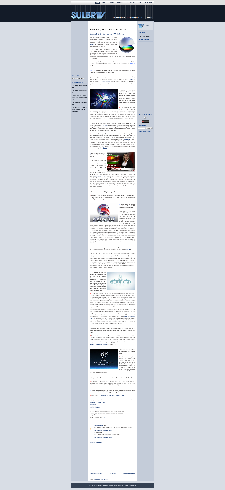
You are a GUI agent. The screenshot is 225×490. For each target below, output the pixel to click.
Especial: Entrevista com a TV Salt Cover (107, 34)
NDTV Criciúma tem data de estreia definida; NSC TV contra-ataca (79, 109)
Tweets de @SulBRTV (144, 37)
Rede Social (120, 2)
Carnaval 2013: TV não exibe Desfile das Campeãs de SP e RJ (79, 97)
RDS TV (128, 250)
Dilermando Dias (98, 425)
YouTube (92, 44)
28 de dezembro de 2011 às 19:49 (103, 438)
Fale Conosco (131, 2)
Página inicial (113, 473)
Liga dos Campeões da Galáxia (98, 344)
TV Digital (111, 2)
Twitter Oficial (94, 406)
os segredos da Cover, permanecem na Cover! (111, 395)
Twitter (105, 148)
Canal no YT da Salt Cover (97, 402)
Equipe (139, 2)
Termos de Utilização (130, 485)
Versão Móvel (148, 2)
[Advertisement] (79, 47)
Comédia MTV (127, 139)
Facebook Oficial (95, 408)
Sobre (103, 2)
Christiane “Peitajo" (100, 176)
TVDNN (131, 79)
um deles (105, 125)
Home (97, 2)
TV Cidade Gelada (105, 81)
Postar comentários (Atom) (101, 479)
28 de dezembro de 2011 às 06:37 (103, 430)
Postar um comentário (96, 442)
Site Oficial (93, 404)
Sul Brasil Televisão (102, 485)
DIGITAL (147, 26)
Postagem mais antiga (129, 473)
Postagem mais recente (96, 473)
